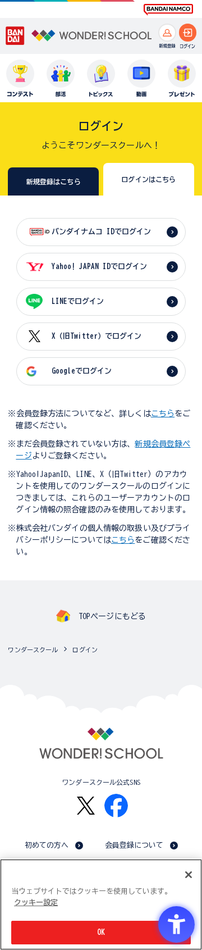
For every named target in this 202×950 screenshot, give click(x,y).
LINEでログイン (78, 301)
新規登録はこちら (53, 181)
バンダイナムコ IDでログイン (101, 231)
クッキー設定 (36, 902)
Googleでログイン (82, 371)
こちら (163, 413)
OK (101, 932)
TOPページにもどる (112, 616)
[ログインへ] (188, 33)
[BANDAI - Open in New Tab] (15, 35)
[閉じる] (188, 874)
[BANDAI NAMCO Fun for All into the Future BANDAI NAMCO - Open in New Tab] (168, 9)
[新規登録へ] (167, 33)
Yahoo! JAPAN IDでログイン (99, 266)
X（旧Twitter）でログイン (96, 336)
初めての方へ (47, 845)
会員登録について (134, 845)
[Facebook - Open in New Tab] (116, 805)
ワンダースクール (33, 650)
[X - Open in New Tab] (86, 806)
